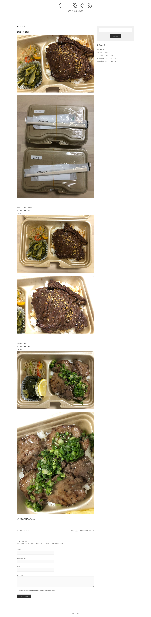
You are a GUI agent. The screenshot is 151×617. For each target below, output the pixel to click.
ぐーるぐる (75, 5)
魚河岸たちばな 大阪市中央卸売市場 (81, 531)
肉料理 (33, 519)
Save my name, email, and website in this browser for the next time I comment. (37, 590)
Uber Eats (26, 518)
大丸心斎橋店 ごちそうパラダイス (106, 58)
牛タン (29, 519)
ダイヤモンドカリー (102, 52)
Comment (20, 575)
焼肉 (26, 519)
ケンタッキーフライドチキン (105, 55)
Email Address (22, 558)
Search (115, 36)
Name (19, 549)
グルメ (30, 518)
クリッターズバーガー (26, 531)
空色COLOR (100, 49)
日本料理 (22, 519)
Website (19, 566)
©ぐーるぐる (76, 614)
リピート (34, 518)
